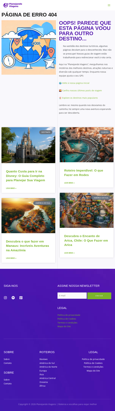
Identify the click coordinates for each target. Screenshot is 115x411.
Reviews (44, 359)
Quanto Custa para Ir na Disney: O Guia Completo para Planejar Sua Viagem (25, 176)
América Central (48, 378)
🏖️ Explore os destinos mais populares (78, 97)
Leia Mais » (11, 188)
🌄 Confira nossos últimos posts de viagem (80, 90)
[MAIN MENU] (109, 5)
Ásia (42, 374)
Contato (8, 363)
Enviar (99, 296)
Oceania (44, 382)
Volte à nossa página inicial (75, 83)
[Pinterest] (21, 297)
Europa (43, 370)
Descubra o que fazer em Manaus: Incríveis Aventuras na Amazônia (27, 246)
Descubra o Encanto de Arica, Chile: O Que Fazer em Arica (86, 240)
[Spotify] (13, 297)
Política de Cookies (67, 318)
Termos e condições (67, 322)
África (42, 385)
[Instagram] (5, 297)
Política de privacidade (69, 315)
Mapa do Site (64, 326)
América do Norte (48, 366)
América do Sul (47, 363)
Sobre (7, 359)
